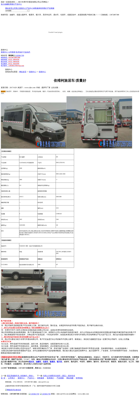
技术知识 (19, 52)
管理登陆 (79, 378)
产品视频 (50, 8)
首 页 (3, 378)
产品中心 (18, 4)
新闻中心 (22, 8)
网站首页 (8, 8)
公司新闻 (11, 52)
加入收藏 (4, 4)
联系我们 (11, 4)
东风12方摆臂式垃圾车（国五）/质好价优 (59, 376)
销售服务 (36, 8)
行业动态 (26, 52)
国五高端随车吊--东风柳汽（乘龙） (20, 376)
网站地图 (69, 378)
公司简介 (15, 8)
